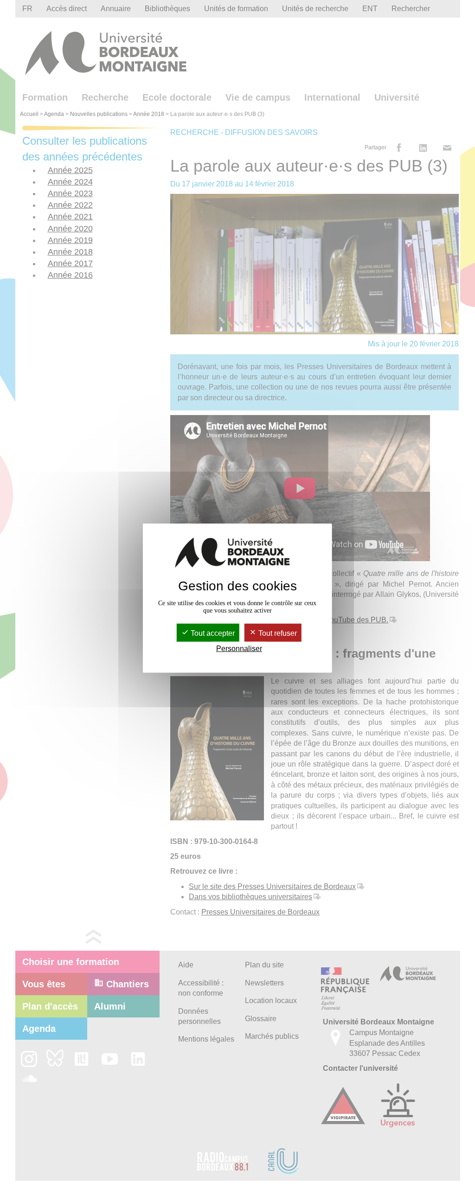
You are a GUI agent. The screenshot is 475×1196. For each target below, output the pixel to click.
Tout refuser (277, 633)
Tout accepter (212, 633)
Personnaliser (239, 648)
